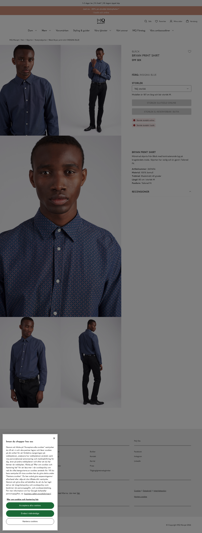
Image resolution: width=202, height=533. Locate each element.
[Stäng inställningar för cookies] (54, 438)
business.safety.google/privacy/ (37, 493)
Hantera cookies (30, 521)
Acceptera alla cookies (30, 505)
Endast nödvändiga (30, 513)
